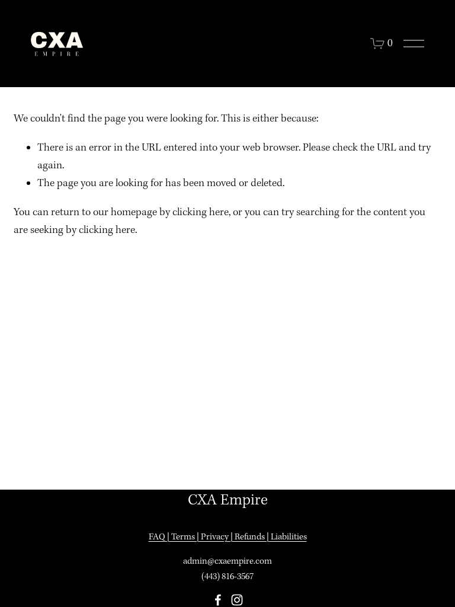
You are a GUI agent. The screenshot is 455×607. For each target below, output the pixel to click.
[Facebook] (218, 600)
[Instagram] (237, 600)
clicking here (200, 212)
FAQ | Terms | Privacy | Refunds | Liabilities (228, 537)
